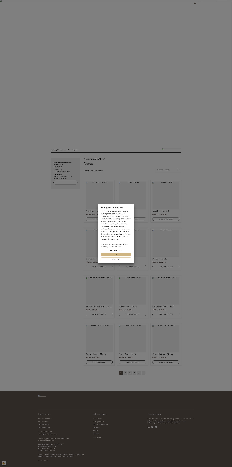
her (120, 247)
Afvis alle (116, 259)
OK (116, 254)
